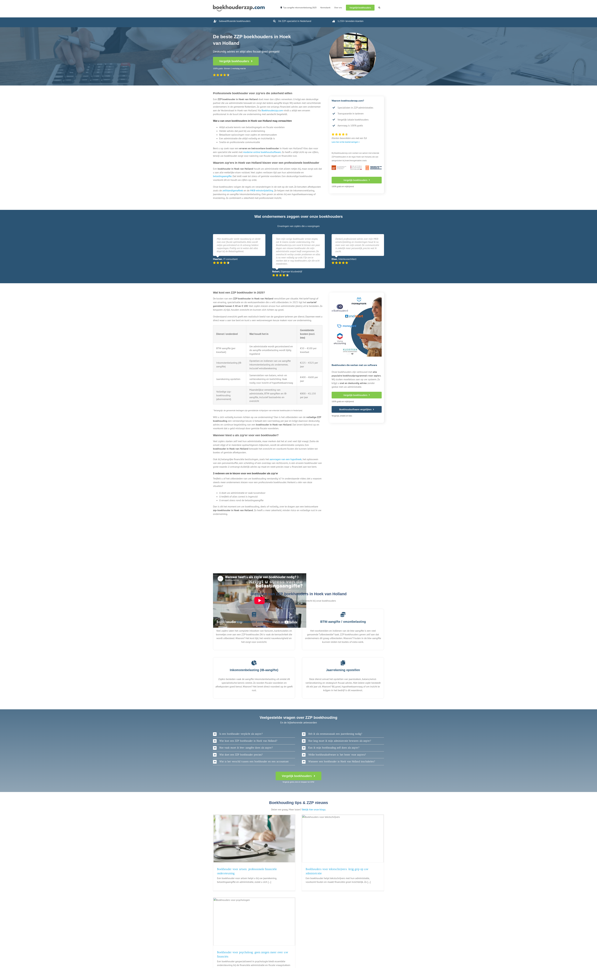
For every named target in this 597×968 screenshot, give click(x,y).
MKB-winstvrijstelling (261, 190)
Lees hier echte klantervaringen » (346, 142)
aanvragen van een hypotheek (286, 459)
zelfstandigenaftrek (232, 190)
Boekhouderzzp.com (272, 110)
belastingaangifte (222, 176)
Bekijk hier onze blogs (314, 809)
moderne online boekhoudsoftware (262, 152)
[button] (379, 7)
